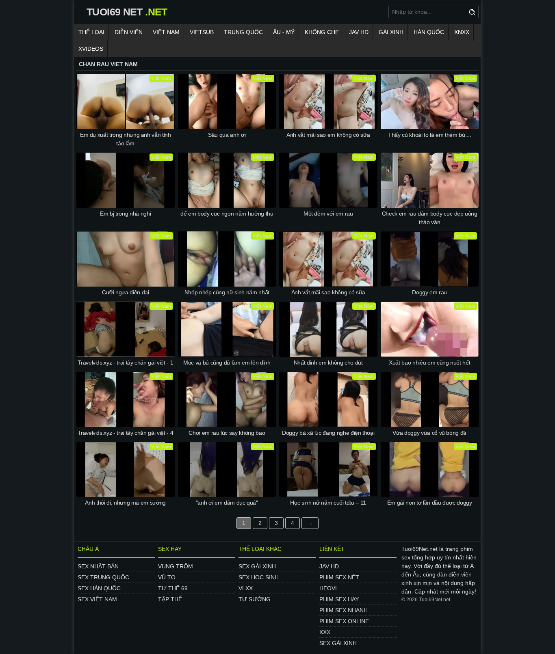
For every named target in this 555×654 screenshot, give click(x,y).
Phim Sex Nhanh (343, 610)
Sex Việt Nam (97, 599)
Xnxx (461, 32)
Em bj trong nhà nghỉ (125, 213)
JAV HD (359, 32)
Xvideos (90, 48)
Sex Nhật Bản (98, 566)
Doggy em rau (429, 292)
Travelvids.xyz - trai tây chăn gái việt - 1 (125, 362)
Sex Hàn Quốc (99, 588)
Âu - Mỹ (284, 32)
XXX (324, 632)
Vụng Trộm (175, 566)
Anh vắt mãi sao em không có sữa (328, 135)
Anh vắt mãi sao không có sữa (328, 292)
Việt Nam (166, 32)
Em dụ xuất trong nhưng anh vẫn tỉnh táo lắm (125, 139)
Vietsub (202, 32)
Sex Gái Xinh (257, 566)
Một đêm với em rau (328, 213)
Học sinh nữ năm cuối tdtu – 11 (328, 502)
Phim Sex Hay (339, 599)
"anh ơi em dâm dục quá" (227, 502)
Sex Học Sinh (258, 577)
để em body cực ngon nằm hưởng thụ (226, 213)
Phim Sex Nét (339, 577)
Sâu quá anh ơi (226, 135)
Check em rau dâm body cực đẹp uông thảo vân (429, 217)
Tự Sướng (254, 599)
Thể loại (91, 32)
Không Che (322, 32)
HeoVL (328, 588)
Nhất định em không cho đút (328, 362)
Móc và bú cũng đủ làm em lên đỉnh (226, 362)
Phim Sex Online (344, 621)
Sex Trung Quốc (103, 577)
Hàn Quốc (429, 32)
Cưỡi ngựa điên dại (125, 292)
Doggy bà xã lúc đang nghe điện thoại (328, 433)
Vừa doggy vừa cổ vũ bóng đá (429, 433)
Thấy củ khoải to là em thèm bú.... (429, 135)
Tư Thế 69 (173, 588)
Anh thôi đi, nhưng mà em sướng (125, 502)
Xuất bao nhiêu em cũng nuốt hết (429, 362)
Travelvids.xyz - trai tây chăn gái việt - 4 (125, 433)
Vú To (167, 577)
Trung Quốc (243, 32)
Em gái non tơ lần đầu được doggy (429, 502)
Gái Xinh (391, 32)
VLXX (245, 588)
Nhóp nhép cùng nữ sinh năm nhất (226, 292)
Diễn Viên (129, 32)
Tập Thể (170, 599)
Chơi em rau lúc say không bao (227, 433)
